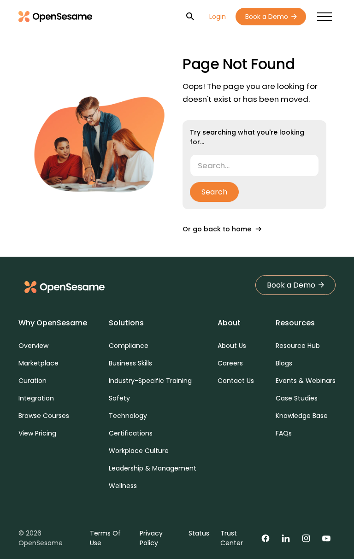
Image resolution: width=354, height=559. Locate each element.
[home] (55, 16)
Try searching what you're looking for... (247, 137)
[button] (324, 17)
